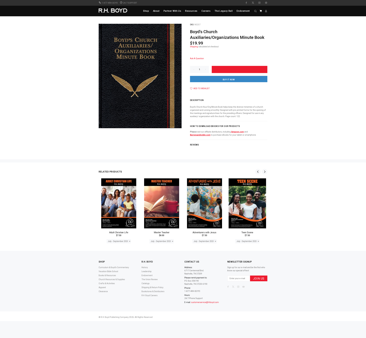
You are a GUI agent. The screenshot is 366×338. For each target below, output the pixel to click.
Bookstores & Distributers (153, 291)
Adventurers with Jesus (204, 232)
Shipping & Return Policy (152, 287)
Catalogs (146, 283)
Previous (258, 171)
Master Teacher (161, 232)
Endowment (147, 275)
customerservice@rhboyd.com (205, 302)
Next (264, 171)
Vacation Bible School (108, 271)
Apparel (102, 287)
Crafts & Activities (107, 283)
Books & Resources (107, 275)
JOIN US (258, 278)
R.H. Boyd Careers (150, 295)
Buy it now (229, 79)
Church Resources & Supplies (112, 279)
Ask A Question (197, 58)
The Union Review (150, 279)
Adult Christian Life (118, 232)
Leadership (147, 271)
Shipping (194, 46)
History (145, 267)
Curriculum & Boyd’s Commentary (114, 267)
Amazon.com (237, 132)
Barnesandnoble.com (200, 135)
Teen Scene (247, 232)
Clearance (103, 291)
